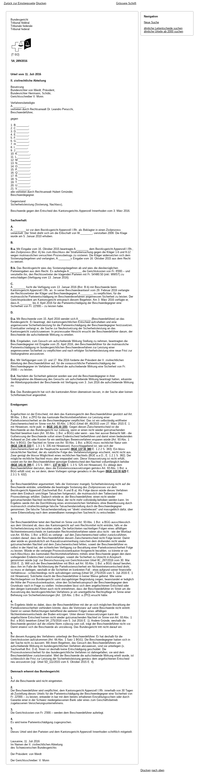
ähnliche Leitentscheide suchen (163, 28)
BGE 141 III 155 (57, 426)
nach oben (158, 770)
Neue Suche (151, 22)
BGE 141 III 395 (21, 465)
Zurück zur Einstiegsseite (19, 3)
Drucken (41, 3)
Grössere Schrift (126, 3)
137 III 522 (59, 465)
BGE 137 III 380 (81, 449)
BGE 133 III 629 (116, 471)
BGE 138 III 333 (21, 445)
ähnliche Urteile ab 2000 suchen (163, 31)
